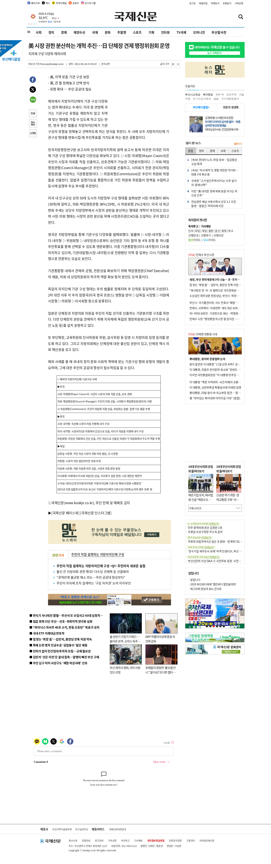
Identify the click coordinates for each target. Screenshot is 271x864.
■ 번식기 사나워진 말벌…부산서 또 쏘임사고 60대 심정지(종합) (68, 615)
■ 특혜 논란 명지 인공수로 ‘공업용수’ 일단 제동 (58, 645)
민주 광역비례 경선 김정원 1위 (205, 528)
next (242, 612)
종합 (190, 151)
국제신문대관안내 (117, 829)
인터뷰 (165, 32)
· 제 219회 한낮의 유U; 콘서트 (205, 589)
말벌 (216, 98)
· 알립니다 (194, 580)
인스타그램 (90, 3)
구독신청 (239, 3)
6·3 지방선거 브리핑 (203, 523)
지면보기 (215, 3)
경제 (64, 32)
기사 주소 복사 (32, 123)
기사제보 (138, 840)
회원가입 (203, 3)
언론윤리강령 (175, 840)
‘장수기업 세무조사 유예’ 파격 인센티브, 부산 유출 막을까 (220, 551)
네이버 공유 (32, 100)
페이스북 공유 (32, 80)
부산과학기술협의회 (62, 829)
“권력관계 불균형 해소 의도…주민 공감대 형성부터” (91, 577)
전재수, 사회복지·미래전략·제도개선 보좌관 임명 (217, 308)
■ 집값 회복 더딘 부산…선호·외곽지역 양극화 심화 (60, 621)
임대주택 (231, 94)
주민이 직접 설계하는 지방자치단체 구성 (97, 554)
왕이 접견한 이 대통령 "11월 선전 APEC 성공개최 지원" (220, 364)
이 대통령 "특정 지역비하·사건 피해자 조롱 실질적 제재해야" (224, 382)
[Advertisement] (139, 98)
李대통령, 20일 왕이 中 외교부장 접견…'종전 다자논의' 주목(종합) (227, 393)
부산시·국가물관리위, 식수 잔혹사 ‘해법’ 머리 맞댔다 (219, 303)
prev (187, 612)
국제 (95, 32)
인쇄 (32, 114)
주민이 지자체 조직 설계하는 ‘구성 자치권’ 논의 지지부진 (94, 583)
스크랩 (32, 133)
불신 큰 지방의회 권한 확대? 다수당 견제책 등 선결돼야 (93, 571)
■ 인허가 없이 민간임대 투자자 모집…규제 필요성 (60, 651)
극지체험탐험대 (230, 98)
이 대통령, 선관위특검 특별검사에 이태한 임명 (215, 387)
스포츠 (137, 32)
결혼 (210, 231)
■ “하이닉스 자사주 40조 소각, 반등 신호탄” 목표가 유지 (64, 627)
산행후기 (206, 235)
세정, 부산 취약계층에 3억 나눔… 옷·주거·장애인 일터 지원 (223, 279)
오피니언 (199, 32)
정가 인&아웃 (199, 537)
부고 (230, 231)
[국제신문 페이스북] (65, 512)
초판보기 (227, 3)
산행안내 (193, 235)
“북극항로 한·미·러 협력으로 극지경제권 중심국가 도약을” (223, 290)
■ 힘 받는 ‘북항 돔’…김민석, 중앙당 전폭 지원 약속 (60, 639)
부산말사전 (218, 32)
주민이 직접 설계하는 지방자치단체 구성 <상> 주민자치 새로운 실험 (101, 565)
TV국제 (181, 32)
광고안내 (99, 840)
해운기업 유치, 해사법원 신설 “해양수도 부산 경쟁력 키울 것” (200, 499)
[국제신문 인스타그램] (95, 512)
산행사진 (218, 235)
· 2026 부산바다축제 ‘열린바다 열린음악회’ (212, 584)
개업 (204, 231)
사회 (39, 32)
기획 (151, 32)
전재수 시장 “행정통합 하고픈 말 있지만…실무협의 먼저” (221, 319)
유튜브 (75, 3)
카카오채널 (61, 3)
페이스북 (35, 3)
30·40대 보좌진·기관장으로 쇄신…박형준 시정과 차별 (220, 313)
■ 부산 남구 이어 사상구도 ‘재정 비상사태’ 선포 (58, 663)
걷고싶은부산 (81, 829)
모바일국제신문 (206, 840)
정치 (51, 32)
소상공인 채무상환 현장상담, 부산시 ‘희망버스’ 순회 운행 (221, 296)
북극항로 (208, 94)
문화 (108, 32)
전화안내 (86, 840)
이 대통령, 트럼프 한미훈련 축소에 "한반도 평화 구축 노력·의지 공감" (228, 370)
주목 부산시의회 (201, 547)
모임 (197, 231)
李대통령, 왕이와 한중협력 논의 (207, 359)
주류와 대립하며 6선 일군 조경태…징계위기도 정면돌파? (220, 541)
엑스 (48, 3)
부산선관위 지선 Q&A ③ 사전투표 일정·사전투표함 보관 (220, 561)
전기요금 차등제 (202, 98)
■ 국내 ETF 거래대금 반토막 (46, 633)
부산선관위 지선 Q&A (203, 557)
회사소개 (73, 840)
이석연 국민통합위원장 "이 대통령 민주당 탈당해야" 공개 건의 (224, 375)
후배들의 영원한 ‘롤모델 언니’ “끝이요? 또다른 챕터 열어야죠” (160, 672)
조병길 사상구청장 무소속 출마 (205, 532)
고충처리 (190, 840)
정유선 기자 (34, 64)
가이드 (194, 240)
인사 (190, 231)
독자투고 (125, 840)
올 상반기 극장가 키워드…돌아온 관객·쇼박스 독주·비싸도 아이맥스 (124, 641)
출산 (217, 231)
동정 (224, 231)
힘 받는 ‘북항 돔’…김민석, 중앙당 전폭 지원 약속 (216, 285)
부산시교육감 (192, 94)
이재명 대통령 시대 (202, 334)
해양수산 (79, 32)
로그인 (192, 3)
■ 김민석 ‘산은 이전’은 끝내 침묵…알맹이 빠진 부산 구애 (64, 657)
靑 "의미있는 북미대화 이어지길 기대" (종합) (214, 398)
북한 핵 (220, 94)
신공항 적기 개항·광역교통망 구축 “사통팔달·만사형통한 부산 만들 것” (228, 502)
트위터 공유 (32, 90)
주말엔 (121, 32)
